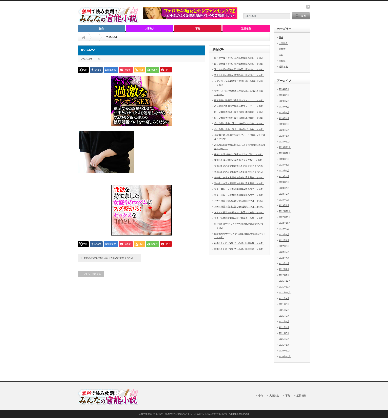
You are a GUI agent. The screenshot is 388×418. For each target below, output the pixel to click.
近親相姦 (246, 28)
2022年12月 (285, 211)
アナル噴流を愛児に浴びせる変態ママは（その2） (239, 200)
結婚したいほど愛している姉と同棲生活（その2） (239, 243)
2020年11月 (285, 356)
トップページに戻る (91, 274)
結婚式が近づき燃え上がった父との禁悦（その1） (109, 258)
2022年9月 (284, 228)
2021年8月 (284, 304)
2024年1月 (284, 136)
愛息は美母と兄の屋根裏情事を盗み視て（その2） (239, 189)
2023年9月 (284, 159)
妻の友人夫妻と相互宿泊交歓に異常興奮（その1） (239, 183)
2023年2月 (284, 199)
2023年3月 (284, 194)
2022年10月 (285, 223)
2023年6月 (284, 176)
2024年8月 (284, 95)
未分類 (282, 60)
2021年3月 (284, 333)
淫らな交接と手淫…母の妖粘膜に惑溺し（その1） (239, 64)
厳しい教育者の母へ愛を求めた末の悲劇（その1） (239, 118)
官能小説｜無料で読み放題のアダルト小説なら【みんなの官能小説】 (190, 414)
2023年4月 (284, 188)
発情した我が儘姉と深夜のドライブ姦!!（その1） (238, 160)
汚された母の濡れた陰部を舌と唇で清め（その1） (239, 75)
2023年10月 (285, 153)
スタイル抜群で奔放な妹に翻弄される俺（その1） (239, 218)
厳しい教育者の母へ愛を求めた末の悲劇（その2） (239, 112)
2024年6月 (284, 106)
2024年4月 (284, 118)
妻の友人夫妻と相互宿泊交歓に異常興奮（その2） (239, 177)
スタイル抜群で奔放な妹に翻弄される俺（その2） (239, 212)
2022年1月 (284, 275)
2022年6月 (284, 246)
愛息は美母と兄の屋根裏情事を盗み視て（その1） (239, 195)
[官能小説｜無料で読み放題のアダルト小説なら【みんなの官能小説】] (108, 21)
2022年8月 (284, 234)
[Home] (83, 37)
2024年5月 (284, 112)
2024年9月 (284, 89)
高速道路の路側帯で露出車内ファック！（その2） (239, 100)
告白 (101, 28)
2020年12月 (285, 350)
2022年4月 (284, 258)
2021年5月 (284, 321)
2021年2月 (284, 339)
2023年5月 (284, 182)
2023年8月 (284, 164)
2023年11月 (285, 147)
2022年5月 (284, 252)
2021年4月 (284, 327)
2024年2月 (284, 130)
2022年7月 (284, 240)
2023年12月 (285, 141)
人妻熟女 (150, 28)
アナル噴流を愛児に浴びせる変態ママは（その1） (239, 206)
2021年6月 (284, 316)
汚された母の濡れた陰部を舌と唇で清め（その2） (239, 69)
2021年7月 (284, 310)
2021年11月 (285, 286)
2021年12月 (285, 281)
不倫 (197, 28)
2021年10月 (285, 292)
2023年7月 (284, 170)
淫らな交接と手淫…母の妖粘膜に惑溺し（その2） (239, 58)
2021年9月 (284, 298)
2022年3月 (284, 263)
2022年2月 (284, 269)
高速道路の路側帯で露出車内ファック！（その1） (239, 106)
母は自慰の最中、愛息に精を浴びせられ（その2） (239, 123)
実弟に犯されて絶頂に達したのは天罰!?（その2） (239, 166)
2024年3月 (284, 124)
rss (308, 7)
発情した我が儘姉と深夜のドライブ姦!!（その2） (238, 154)
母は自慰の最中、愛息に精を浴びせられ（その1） (239, 129)
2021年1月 (284, 345)
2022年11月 (285, 217)
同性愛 (282, 49)
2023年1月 (284, 205)
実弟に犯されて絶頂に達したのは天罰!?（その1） (239, 172)
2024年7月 (284, 101)
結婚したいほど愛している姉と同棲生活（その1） (239, 249)
